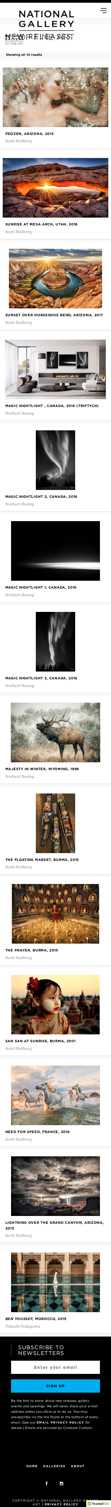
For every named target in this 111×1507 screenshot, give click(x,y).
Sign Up (55, 1386)
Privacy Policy (61, 1504)
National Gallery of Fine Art (55, 1449)
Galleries (54, 1466)
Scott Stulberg (18, 141)
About (78, 1466)
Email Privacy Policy (60, 1422)
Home (32, 1466)
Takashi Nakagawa (22, 1326)
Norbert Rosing (19, 413)
